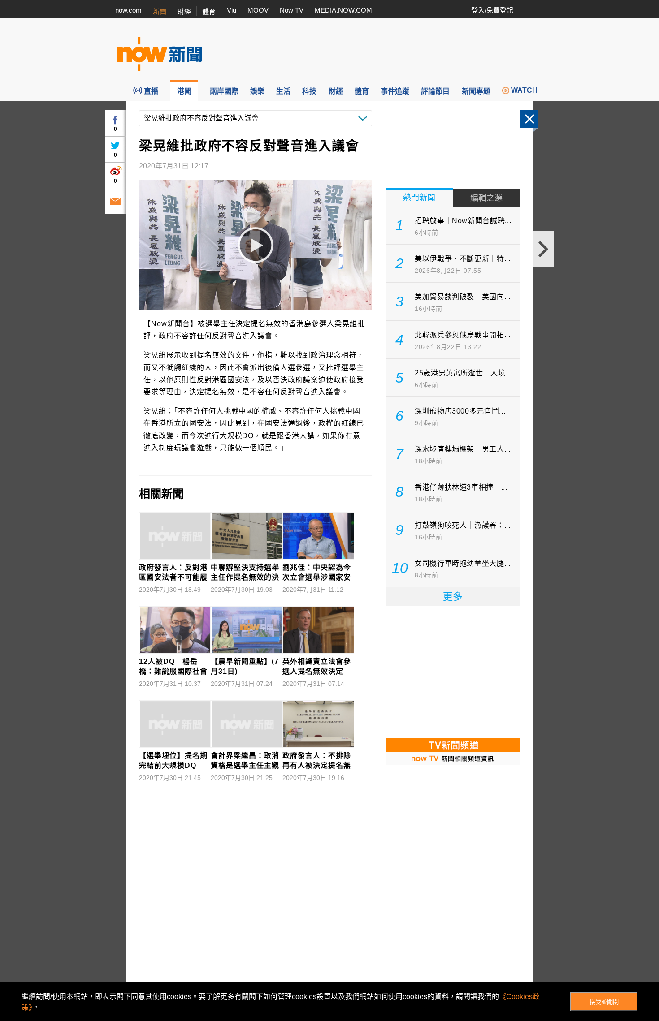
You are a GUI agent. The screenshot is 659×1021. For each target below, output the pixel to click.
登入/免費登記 (492, 10)
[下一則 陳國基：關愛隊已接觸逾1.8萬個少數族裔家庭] (543, 249)
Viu (231, 10)
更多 (453, 596)
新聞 (159, 11)
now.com (128, 10)
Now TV (291, 10)
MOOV (258, 10)
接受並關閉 (604, 1002)
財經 (184, 11)
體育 (209, 11)
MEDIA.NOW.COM (343, 10)
